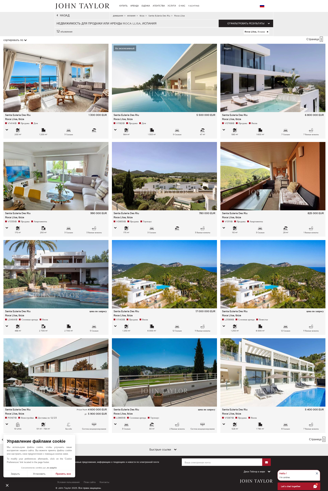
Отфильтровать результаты (245, 23)
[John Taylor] (82, 5)
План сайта (89, 482)
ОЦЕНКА (145, 6)
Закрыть (15, 473)
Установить (39, 473)
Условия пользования (68, 482)
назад (65, 15)
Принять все (63, 473)
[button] (7, 485)
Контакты (104, 482)
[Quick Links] (175, 449)
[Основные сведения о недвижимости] (6, 130)
